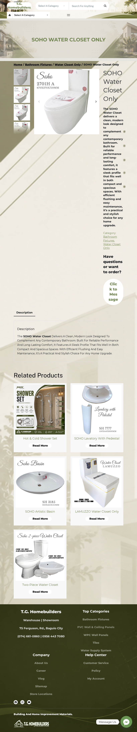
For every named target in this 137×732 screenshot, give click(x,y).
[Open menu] (68, 15)
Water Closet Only (68, 64)
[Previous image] (38, 101)
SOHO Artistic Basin (40, 511)
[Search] (105, 6)
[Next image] (95, 101)
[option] (22, 94)
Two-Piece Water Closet (40, 585)
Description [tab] (24, 312)
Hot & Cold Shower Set (40, 438)
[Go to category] (64, 6)
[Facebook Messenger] (126, 722)
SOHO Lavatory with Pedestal (96, 438)
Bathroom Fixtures (38, 64)
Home (18, 64)
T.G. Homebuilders (19, 5)
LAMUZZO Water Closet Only (97, 511)
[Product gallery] (66, 101)
